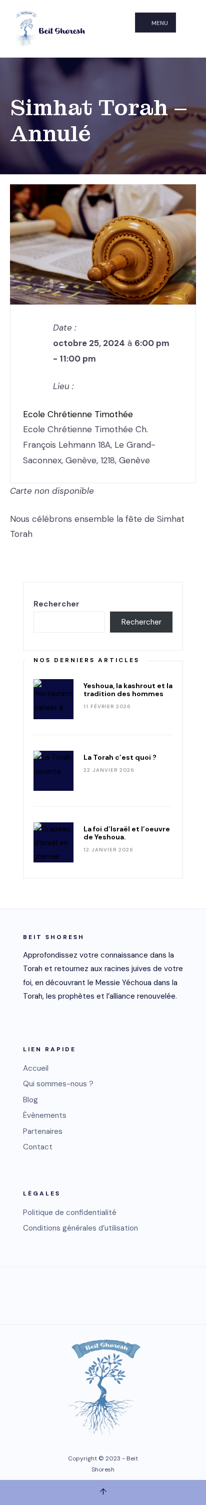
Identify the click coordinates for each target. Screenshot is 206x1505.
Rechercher (57, 604)
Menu (159, 23)
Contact (37, 1147)
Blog (30, 1100)
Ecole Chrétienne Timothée (78, 414)
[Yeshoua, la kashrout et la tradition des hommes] (54, 699)
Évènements (44, 1115)
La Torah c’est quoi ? (120, 757)
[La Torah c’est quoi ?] (54, 771)
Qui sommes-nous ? (58, 1084)
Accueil (35, 1068)
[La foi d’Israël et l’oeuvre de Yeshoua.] (54, 842)
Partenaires (42, 1131)
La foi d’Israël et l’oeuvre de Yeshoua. (127, 832)
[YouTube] (90, 1293)
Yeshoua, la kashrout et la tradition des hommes (128, 689)
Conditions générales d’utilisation (80, 1228)
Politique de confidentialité (69, 1213)
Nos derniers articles (87, 660)
